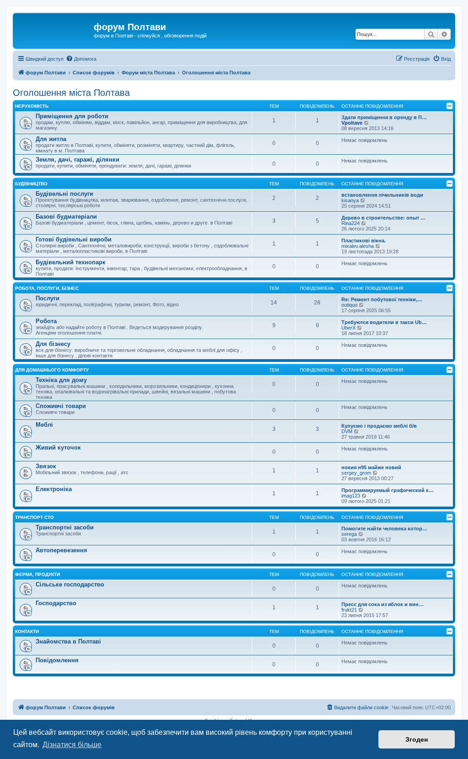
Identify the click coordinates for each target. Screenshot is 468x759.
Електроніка (54, 489)
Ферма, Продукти (37, 574)
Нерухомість (31, 106)
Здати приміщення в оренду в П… (384, 117)
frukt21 (349, 609)
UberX (348, 327)
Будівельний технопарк (71, 262)
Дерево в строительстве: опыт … (383, 217)
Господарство (56, 603)
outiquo (349, 305)
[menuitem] (81, 58)
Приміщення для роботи (72, 116)
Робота (46, 321)
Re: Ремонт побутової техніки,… (381, 299)
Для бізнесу (53, 343)
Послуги (47, 298)
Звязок (46, 466)
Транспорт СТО (34, 517)
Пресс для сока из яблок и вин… (382, 604)
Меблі (44, 424)
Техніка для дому (61, 380)
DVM (346, 431)
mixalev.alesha (357, 246)
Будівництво (31, 183)
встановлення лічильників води (382, 195)
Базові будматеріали (66, 216)
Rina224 (350, 223)
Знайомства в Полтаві (68, 641)
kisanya (350, 200)
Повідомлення (57, 660)
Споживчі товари (61, 406)
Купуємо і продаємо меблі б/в (379, 426)
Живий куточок (58, 447)
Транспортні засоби (65, 527)
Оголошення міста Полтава (71, 93)
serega (349, 534)
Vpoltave (351, 123)
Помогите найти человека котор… (384, 528)
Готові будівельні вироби (74, 239)
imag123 (350, 495)
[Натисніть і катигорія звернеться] (450, 106)
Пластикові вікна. (363, 240)
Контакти (27, 631)
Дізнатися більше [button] (72, 745)
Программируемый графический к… (387, 490)
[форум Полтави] (54, 29)
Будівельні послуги (64, 193)
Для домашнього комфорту (52, 369)
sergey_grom (356, 473)
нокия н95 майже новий (371, 467)
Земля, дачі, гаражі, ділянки (77, 159)
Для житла (51, 139)
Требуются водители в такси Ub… (384, 322)
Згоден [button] (416, 739)
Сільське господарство (70, 584)
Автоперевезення (61, 550)
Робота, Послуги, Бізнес (47, 288)
